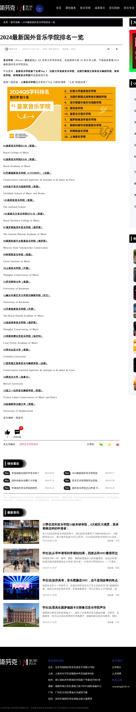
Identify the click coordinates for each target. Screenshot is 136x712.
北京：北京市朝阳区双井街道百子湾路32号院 (71, 667)
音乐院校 (114, 7)
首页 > (7, 22)
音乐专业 (129, 7)
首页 (58, 7)
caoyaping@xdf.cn (121, 686)
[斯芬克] (16, 8)
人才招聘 (116, 673)
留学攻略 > (17, 22)
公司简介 (116, 667)
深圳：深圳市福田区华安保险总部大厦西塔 (70, 699)
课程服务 (70, 7)
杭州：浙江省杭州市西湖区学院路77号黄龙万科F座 (74, 680)
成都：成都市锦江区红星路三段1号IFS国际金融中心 (75, 686)
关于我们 (117, 660)
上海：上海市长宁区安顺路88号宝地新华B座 (71, 673)
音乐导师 (85, 7)
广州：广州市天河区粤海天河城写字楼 (68, 692)
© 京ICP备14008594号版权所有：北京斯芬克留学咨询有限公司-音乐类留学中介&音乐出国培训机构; (44, 708)
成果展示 (100, 7)
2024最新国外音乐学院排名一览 (39, 22)
